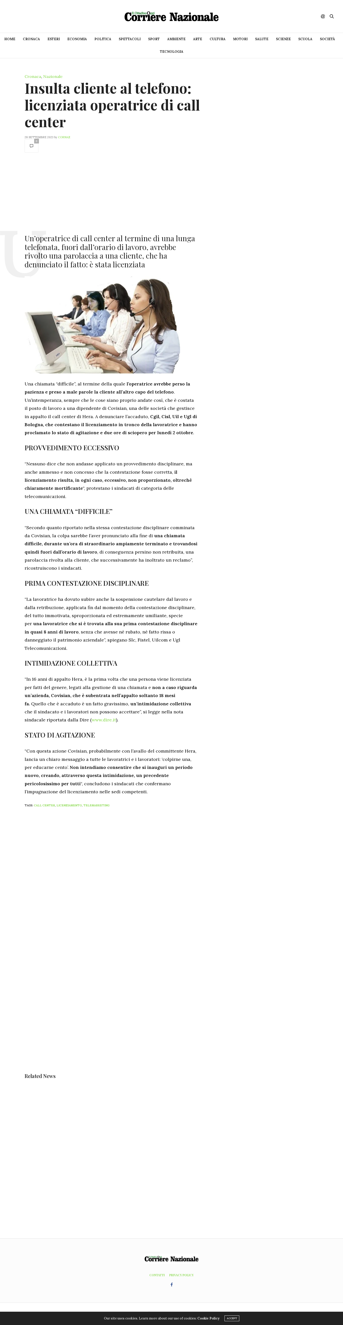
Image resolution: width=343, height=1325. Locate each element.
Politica (102, 39)
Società (327, 39)
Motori (240, 39)
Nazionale (53, 76)
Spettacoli (130, 39)
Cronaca (31, 39)
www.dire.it (104, 720)
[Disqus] (121, 878)
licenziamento (69, 805)
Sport (154, 39)
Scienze (283, 39)
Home (9, 39)
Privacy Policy (181, 1275)
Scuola (305, 39)
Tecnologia (171, 52)
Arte (197, 39)
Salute (261, 39)
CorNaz (64, 137)
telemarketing (96, 805)
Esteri (53, 39)
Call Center (44, 805)
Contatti (157, 1275)
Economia (77, 39)
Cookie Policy (208, 1318)
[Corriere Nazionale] (171, 16)
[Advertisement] (111, 193)
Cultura (217, 39)
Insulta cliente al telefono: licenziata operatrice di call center (112, 104)
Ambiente (176, 39)
